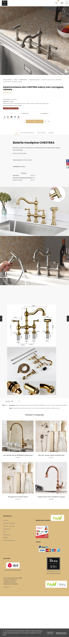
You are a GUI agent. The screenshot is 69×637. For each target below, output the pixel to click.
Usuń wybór (45, 113)
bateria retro (30, 408)
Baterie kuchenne (34, 79)
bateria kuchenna (21, 408)
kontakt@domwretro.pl (53, 571)
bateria (14, 408)
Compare (48, 121)
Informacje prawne (9, 540)
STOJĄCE (48, 405)
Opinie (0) (51, 133)
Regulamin (6, 535)
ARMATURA (23, 79)
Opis (16, 133)
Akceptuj (50, 633)
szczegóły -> (7, 587)
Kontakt (5, 520)
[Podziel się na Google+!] (8, 117)
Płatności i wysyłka (9, 523)
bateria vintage (51, 408)
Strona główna (7, 79)
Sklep (15, 79)
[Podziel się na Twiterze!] (15, 117)
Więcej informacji (61, 633)
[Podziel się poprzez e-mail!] (11, 117)
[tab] (16, 133)
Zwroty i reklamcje (9, 526)
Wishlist (5, 537)
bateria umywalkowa (40, 408)
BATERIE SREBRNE (39, 405)
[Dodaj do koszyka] (34, 121)
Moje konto (6, 529)
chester (58, 408)
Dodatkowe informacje (27, 133)
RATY (4, 532)
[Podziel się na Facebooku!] (4, 117)
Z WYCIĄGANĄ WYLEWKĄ (59, 405)
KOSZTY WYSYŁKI (41, 133)
